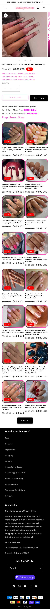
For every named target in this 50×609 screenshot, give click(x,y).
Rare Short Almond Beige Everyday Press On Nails (12, 222)
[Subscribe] (40, 568)
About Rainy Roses (13, 467)
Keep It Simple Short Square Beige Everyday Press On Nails (34, 296)
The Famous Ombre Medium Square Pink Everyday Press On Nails (36, 150)
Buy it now (39, 98)
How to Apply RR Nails (15, 473)
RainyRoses (28, 607)
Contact (8, 444)
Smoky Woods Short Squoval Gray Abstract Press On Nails (34, 186)
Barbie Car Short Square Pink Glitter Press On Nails (13, 331)
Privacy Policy (11, 484)
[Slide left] (19, 61)
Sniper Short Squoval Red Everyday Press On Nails (35, 407)
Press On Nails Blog (14, 478)
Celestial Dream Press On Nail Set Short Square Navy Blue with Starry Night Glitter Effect (36, 370)
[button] (5, 8)
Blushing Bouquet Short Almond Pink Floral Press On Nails (12, 407)
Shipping (9, 455)
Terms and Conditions (15, 490)
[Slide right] (30, 61)
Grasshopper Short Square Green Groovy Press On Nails (36, 223)
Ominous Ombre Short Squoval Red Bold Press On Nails (13, 186)
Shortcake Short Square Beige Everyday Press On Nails (12, 296)
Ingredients (10, 450)
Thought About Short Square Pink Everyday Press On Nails (36, 259)
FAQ (7, 438)
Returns (8, 461)
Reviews (9, 496)
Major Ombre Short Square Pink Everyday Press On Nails (13, 150)
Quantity (5, 83)
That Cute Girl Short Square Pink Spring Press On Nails (13, 258)
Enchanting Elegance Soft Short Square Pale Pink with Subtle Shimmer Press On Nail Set (13, 370)
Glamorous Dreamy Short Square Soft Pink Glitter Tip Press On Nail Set (36, 332)
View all (25, 420)
